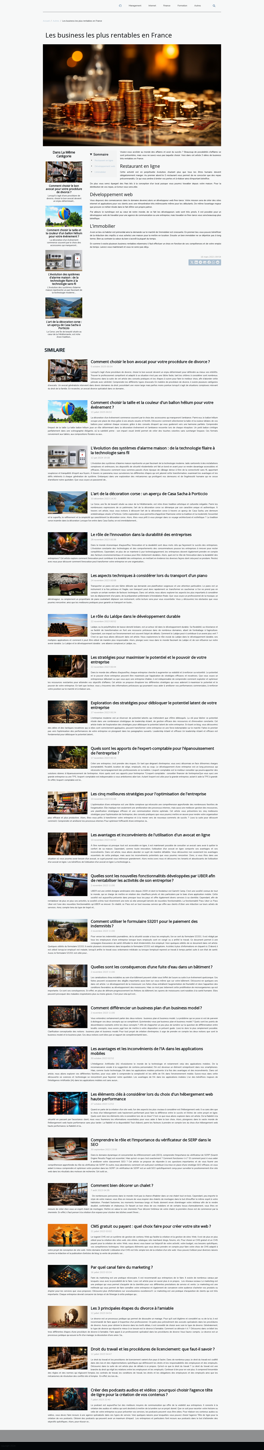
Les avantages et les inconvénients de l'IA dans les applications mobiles (147, 1051)
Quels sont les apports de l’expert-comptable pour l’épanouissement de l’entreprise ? (152, 751)
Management (135, 5)
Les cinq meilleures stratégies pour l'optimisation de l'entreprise (148, 793)
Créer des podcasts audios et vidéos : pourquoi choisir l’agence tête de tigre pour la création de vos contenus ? (152, 1392)
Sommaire (100, 154)
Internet (152, 5)
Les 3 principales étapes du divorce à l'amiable (132, 1308)
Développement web (105, 166)
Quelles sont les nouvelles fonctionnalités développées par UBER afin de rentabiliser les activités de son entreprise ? (153, 878)
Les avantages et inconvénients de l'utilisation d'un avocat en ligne (150, 834)
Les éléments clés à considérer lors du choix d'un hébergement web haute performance (152, 1096)
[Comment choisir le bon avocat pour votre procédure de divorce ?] (63, 171)
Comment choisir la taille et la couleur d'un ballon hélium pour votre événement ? (64, 233)
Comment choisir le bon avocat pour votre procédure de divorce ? (64, 189)
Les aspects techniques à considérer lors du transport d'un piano (149, 575)
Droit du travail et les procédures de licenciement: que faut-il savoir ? (153, 1349)
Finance (166, 5)
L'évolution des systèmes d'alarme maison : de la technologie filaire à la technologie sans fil (64, 279)
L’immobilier (100, 172)
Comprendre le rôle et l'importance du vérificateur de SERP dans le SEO (151, 1142)
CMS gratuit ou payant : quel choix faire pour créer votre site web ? (151, 1226)
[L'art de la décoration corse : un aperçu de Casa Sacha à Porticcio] (63, 307)
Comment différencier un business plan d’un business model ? (146, 1007)
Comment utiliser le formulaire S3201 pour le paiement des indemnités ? (144, 924)
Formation (182, 5)
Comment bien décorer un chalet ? (122, 1185)
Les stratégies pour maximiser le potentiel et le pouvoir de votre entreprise (148, 659)
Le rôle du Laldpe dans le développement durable (135, 616)
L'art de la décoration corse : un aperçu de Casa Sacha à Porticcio (64, 325)
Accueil (46, 20)
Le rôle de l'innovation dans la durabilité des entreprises (141, 534)
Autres (197, 5)
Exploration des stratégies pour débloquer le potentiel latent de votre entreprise (154, 705)
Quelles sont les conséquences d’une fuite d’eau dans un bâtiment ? (151, 966)
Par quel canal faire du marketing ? (122, 1267)
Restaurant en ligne (104, 160)
